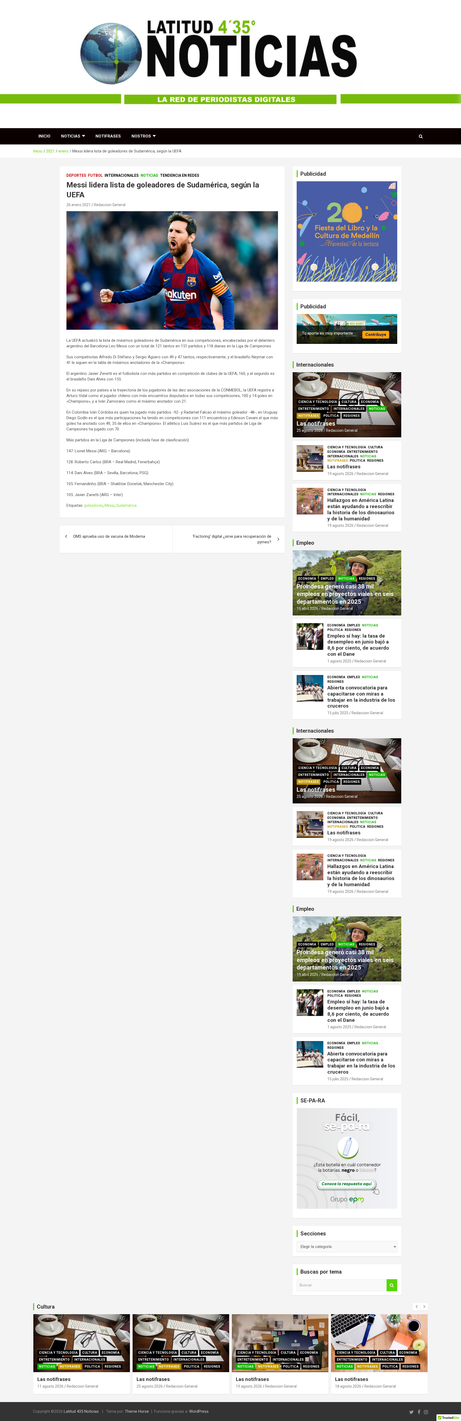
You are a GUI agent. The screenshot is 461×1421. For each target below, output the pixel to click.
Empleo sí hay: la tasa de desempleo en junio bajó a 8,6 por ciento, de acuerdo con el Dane (358, 645)
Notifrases (108, 136)
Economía (370, 402)
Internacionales (122, 175)
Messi (109, 505)
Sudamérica (126, 505)
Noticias (70, 136)
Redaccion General (109, 205)
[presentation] (416, 1306)
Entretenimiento (313, 409)
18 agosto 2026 (249, 1386)
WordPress (199, 1411)
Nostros (141, 136)
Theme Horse (137, 1411)
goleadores (93, 505)
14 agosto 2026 (348, 1386)
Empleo (327, 578)
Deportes (76, 175)
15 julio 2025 (337, 713)
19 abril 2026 (307, 608)
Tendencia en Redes (179, 175)
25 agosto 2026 (310, 430)
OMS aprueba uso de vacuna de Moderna (109, 536)
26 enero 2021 (78, 205)
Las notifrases (316, 423)
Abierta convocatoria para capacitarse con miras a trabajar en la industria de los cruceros (361, 697)
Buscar (392, 1285)
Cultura (348, 402)
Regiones (351, 416)
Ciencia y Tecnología (317, 402)
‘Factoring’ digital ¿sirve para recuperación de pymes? (232, 539)
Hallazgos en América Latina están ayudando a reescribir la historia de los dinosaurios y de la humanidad (360, 509)
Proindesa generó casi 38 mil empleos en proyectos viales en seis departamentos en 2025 (345, 594)
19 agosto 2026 (340, 474)
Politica (331, 416)
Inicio (44, 136)
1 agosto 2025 (339, 661)
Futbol (95, 175)
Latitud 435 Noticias (81, 1411)
